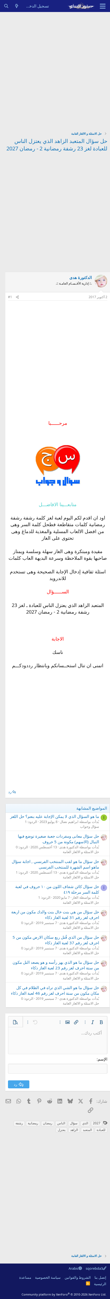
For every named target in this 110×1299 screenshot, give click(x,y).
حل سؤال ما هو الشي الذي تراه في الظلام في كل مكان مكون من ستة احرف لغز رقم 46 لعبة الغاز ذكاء (55, 990)
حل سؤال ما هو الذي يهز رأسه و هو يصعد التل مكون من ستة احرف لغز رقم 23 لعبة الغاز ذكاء (56, 965)
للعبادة (101, 1130)
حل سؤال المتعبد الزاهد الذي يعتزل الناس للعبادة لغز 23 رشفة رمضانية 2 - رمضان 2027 (56, 144)
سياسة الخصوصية (48, 1277)
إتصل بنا (100, 1277)
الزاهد (74, 1130)
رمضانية (33, 1123)
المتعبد (87, 1130)
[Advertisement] (55, 70)
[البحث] (6, 6)
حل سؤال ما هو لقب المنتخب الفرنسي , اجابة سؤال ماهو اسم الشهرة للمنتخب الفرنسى (55, 864)
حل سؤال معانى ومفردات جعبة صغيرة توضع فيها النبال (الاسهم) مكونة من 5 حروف (58, 838)
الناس (61, 1123)
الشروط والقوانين (78, 1277)
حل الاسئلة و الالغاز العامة (81, 851)
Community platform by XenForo (64, 1294)
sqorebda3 (94, 1268)
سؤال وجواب (89, 826)
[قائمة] (102, 6)
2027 (96, 1123)
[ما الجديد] (16, 6)
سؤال (73, 1123)
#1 (10, 297)
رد (9, 791)
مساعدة (25, 1277)
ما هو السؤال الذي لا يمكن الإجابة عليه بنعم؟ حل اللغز (54, 816)
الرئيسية (100, 1283)
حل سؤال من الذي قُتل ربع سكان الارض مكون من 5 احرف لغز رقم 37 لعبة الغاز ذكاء (56, 939)
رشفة (19, 1123)
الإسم (102, 1059)
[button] (101, 1022)
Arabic (73, 1268)
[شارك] (17, 297)
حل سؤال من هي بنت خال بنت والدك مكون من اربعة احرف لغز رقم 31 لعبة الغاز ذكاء (55, 914)
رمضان (47, 1123)
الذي (85, 1123)
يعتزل (61, 1130)
